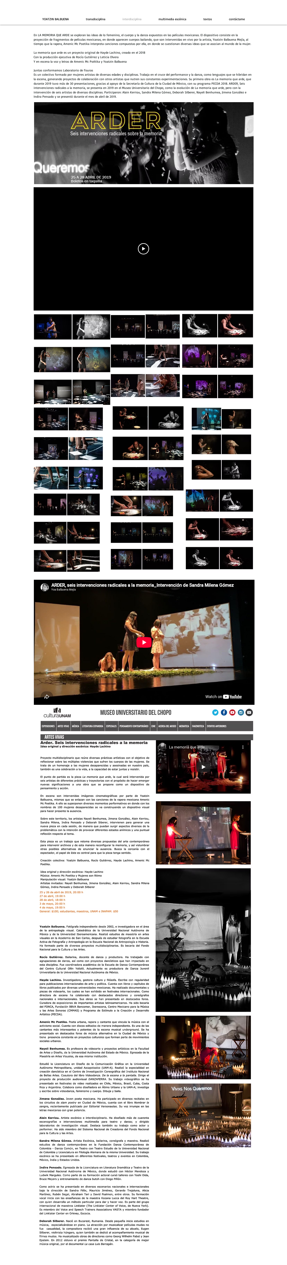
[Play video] (143, 248)
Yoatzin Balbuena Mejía (228, 39)
